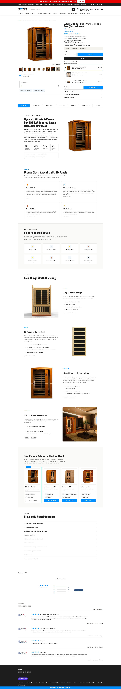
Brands (88, 13)
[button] (60, 687)
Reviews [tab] (20, 573)
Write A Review (79, 590)
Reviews (37, 4)
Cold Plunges (62, 13)
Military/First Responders (50, 682)
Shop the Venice (88, 500)
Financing (35, 682)
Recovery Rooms (70, 4)
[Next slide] (61, 69)
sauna (29, 606)
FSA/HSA (63, 4)
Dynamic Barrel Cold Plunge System (79, 80)
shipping (24, 606)
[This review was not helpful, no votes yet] (101, 623)
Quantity (65, 51)
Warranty (73, 105)
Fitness (26, 13)
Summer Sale (82, 13)
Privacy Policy (81, 682)
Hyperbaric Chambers (72, 13)
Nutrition (33, 13)
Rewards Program (77, 4)
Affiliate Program (41, 682)
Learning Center (51, 4)
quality (20, 606)
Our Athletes (24, 4)
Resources (69, 682)
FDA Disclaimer (75, 682)
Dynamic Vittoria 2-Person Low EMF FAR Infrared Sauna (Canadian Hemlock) (79, 68)
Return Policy (63, 682)
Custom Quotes (58, 4)
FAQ (31, 682)
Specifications (36, 105)
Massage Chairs (47, 13)
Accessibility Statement (97, 682)
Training (39, 13)
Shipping (98, 105)
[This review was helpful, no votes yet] (99, 623)
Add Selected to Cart (93, 87)
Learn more (84, 38)
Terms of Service (89, 682)
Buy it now (83, 58)
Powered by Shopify (21, 685)
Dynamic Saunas (69, 31)
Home (19, 20)
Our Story (19, 4)
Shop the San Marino (51, 500)
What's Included (49, 105)
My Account (83, 4)
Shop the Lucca (69, 500)
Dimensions (62, 105)
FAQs (41, 4)
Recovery (20, 13)
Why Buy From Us (31, 4)
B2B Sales (58, 682)
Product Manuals (85, 105)
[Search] (73, 9)
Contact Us (45, 4)
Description (23, 105)
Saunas (55, 13)
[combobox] (50, 9)
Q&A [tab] (25, 572)
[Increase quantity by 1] (75, 54)
